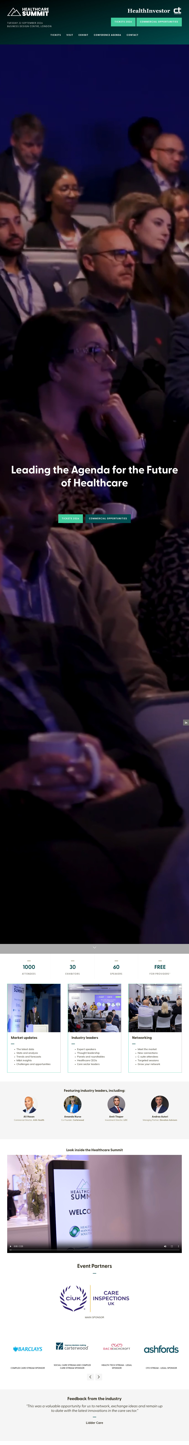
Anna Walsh (29, 1117)
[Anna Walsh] (29, 1104)
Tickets (56, 35)
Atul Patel (159, 1117)
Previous (90, 1377)
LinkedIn (186, 723)
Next (98, 1377)
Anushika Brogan (72, 1117)
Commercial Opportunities (159, 22)
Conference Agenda (107, 35)
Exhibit (83, 35)
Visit (69, 35)
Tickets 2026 (123, 22)
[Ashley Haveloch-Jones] (116, 1104)
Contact (132, 35)
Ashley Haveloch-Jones (116, 1117)
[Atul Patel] (160, 1104)
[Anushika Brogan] (72, 1104)
